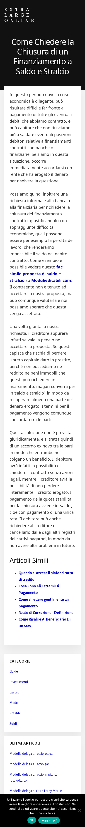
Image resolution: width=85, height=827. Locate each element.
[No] (79, 810)
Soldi (13, 723)
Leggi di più (49, 820)
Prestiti (15, 713)
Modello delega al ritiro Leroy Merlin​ (36, 791)
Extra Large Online (20, 15)
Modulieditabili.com (51, 280)
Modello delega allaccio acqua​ (31, 753)
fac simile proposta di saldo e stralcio (36, 273)
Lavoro (14, 692)
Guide (14, 671)
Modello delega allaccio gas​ (29, 764)
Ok (32, 820)
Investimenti (19, 682)
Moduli (14, 703)
